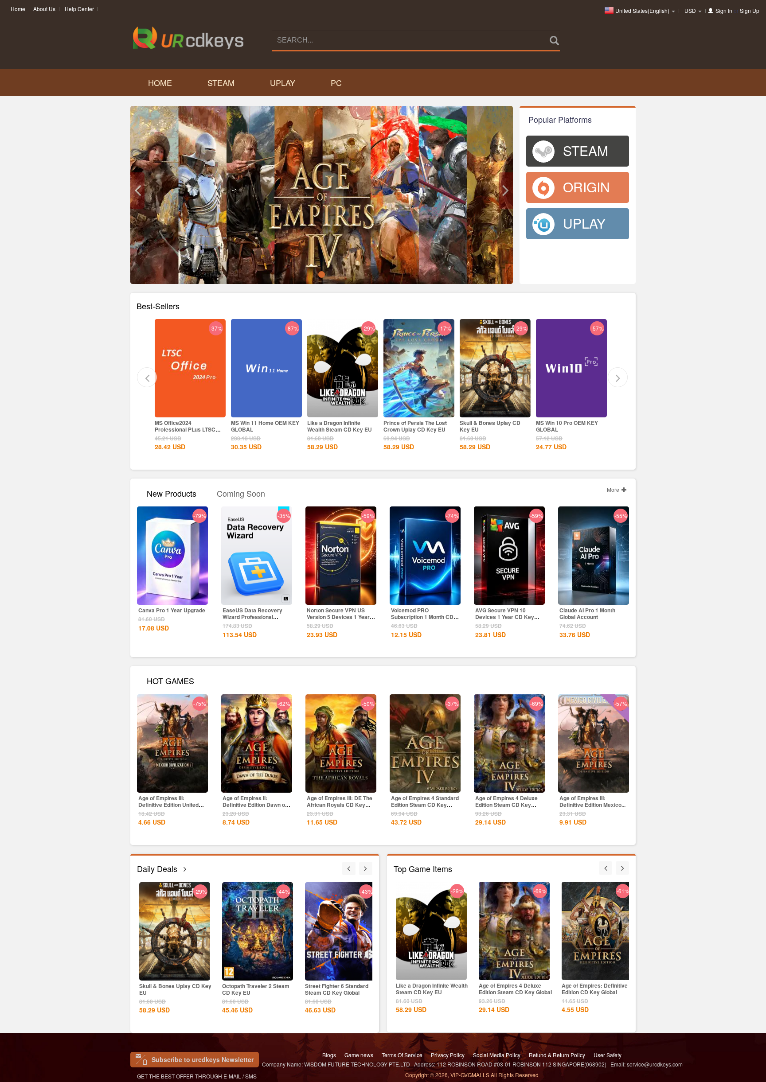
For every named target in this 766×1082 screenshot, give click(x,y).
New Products (171, 492)
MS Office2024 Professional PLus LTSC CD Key (185, 429)
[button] (137, 190)
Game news (358, 1055)
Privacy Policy (448, 1055)
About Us (44, 8)
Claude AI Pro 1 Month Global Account (587, 613)
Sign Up (749, 10)
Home (18, 8)
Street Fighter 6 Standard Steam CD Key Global (336, 989)
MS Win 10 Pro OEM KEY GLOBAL (567, 426)
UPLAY (282, 82)
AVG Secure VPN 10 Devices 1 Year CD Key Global (504, 616)
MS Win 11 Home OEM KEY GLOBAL (265, 426)
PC (336, 82)
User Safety (607, 1055)
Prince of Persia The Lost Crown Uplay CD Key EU (415, 426)
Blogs (329, 1055)
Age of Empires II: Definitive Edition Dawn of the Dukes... (255, 804)
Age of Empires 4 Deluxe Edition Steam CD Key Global (506, 804)
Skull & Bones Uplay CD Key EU (490, 426)
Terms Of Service (402, 1055)
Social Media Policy (496, 1055)
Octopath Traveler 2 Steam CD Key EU (255, 989)
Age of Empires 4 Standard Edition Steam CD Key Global (425, 804)
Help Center (79, 8)
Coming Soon (241, 492)
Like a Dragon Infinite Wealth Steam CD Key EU (339, 426)
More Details (190, 409)
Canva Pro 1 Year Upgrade (171, 610)
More (614, 489)
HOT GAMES (170, 680)
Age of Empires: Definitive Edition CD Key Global (595, 988)
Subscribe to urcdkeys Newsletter (203, 1059)
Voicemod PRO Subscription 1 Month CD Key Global (422, 616)
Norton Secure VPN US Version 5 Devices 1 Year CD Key (338, 616)
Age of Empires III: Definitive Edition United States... (168, 804)
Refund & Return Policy (557, 1055)
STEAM (220, 82)
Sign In (723, 10)
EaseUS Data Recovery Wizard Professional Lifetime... (252, 616)
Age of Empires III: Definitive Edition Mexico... (592, 801)
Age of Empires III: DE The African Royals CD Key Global (339, 804)
